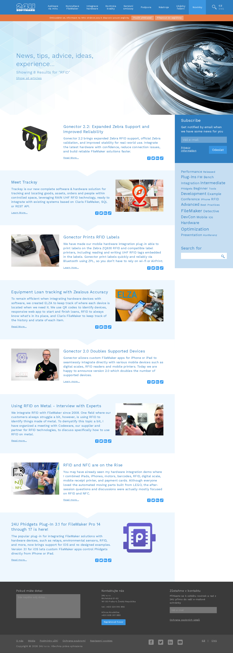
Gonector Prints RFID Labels (91, 237)
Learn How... (71, 267)
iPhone (205, 199)
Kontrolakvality (110, 7)
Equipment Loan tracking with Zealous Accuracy (59, 292)
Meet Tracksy (24, 182)
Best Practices (210, 204)
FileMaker (191, 210)
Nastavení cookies (101, 640)
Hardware (190, 222)
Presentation (191, 235)
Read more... (19, 440)
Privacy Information (188, 149)
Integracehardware (92, 7)
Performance (191, 172)
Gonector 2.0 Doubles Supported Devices (104, 351)
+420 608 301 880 (111, 615)
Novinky (197, 7)
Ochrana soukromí (74, 640)
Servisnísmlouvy (128, 7)
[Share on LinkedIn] (157, 158)
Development (193, 193)
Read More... (71, 157)
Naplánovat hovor (113, 622)
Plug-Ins (188, 177)
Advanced (190, 204)
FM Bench (205, 177)
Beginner (200, 188)
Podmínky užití (49, 640)
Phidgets (187, 188)
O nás (19, 640)
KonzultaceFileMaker (72, 7)
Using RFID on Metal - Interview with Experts (56, 405)
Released (209, 171)
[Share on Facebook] (149, 158)
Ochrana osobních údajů (185, 619)
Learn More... (19, 212)
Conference (190, 199)
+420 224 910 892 (115, 607)
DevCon (188, 217)
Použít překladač (142, 18)
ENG (221, 9)
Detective (211, 211)
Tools (212, 188)
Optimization (195, 229)
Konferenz (210, 235)
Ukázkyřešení (180, 7)
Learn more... (71, 381)
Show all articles (29, 78)
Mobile (201, 217)
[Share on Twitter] (153, 158)
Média (31, 640)
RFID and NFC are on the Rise (92, 465)
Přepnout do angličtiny (169, 18)
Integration (190, 183)
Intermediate (212, 183)
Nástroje (164, 7)
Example (214, 194)
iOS (211, 217)
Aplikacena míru (53, 7)
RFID (215, 199)
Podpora (146, 7)
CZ (220, 5)
